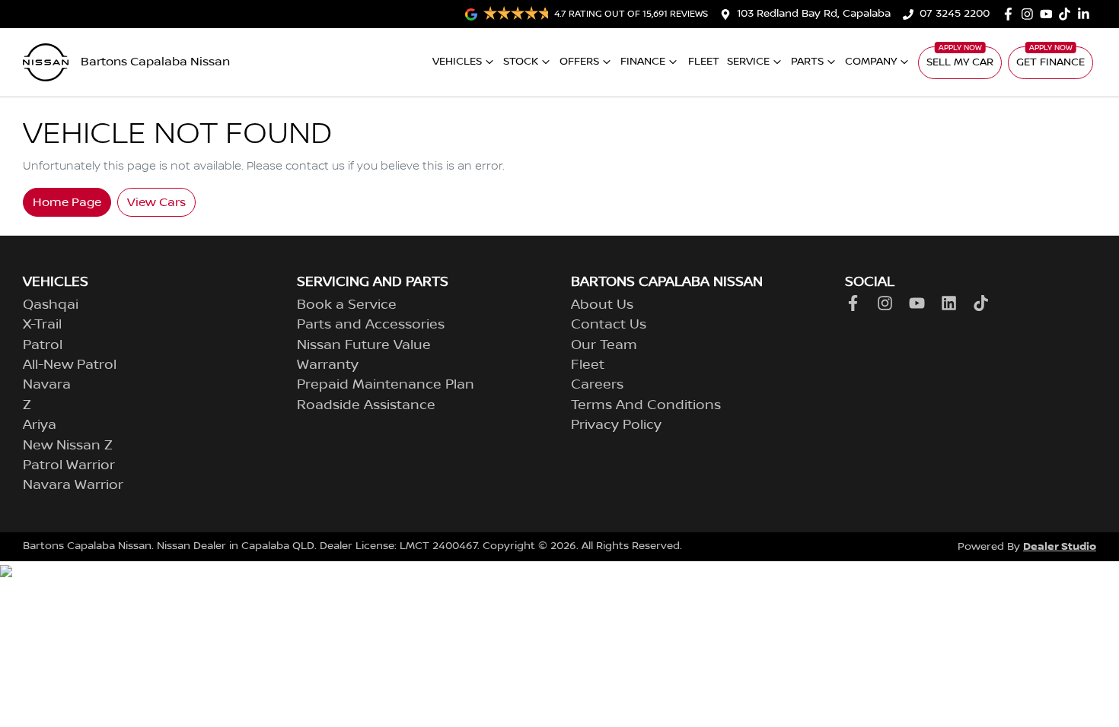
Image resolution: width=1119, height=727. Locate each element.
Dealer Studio (1059, 546)
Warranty (328, 365)
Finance (642, 62)
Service (748, 62)
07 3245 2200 (955, 14)
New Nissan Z (68, 445)
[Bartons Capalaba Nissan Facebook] (1011, 14)
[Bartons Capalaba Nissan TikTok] (984, 303)
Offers (579, 62)
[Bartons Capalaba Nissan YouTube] (1049, 14)
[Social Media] (1067, 14)
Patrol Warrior (69, 465)
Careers (597, 384)
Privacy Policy (616, 425)
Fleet (703, 62)
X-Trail (42, 324)
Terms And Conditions (646, 405)
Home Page (67, 202)
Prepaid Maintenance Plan (385, 384)
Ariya (39, 425)
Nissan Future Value (364, 345)
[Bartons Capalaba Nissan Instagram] (1030, 14)
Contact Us (608, 324)
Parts (807, 62)
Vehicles (457, 62)
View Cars (156, 202)
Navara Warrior (73, 485)
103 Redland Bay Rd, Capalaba (814, 14)
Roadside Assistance (366, 405)
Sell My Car (959, 62)
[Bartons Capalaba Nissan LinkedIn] (1086, 14)
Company (871, 62)
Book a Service (347, 305)
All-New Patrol (69, 365)
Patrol (42, 345)
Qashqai (50, 305)
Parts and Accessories (371, 324)
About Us (602, 305)
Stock (520, 62)
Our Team (604, 345)
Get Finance (1050, 62)
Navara (47, 384)
